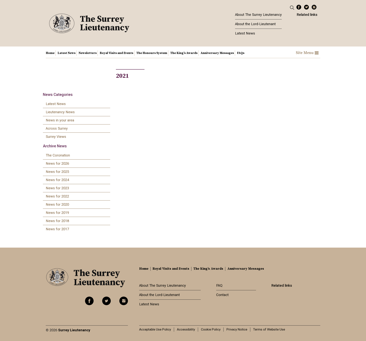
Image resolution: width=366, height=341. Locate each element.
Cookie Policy (211, 329)
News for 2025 (57, 172)
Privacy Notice (236, 329)
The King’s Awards (183, 53)
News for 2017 (57, 229)
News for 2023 (57, 188)
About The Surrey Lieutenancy (258, 15)
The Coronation (58, 155)
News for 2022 (57, 196)
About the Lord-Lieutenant (255, 24)
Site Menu (305, 53)
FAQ (219, 285)
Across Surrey (57, 128)
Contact (222, 295)
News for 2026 (57, 163)
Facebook (298, 7)
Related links (307, 15)
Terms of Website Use (269, 329)
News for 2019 (57, 213)
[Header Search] (292, 7)
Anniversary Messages (217, 53)
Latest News (245, 33)
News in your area (60, 120)
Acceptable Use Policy (155, 329)
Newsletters (88, 53)
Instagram (314, 7)
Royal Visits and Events (116, 53)
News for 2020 (57, 204)
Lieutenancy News (60, 112)
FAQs (240, 53)
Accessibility (186, 329)
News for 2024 (57, 180)
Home (50, 53)
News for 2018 (57, 221)
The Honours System (151, 53)
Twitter (306, 7)
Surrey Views (56, 137)
